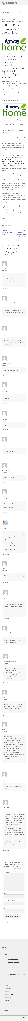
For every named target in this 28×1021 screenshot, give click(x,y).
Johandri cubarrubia (7, 417)
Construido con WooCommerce (10, 1012)
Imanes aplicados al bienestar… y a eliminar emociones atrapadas (21, 233)
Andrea (4, 496)
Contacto (6, 979)
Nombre (6, 893)
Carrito (22, 1017)
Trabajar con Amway (7, 945)
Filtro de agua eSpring (13, 962)
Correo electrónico (9, 901)
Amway (8, 12)
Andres (3, 568)
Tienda (5, 957)
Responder (5, 288)
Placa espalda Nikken (13, 971)
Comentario (7, 872)
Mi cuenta (4, 1018)
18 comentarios (19, 21)
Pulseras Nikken (12, 968)
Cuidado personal (8, 994)
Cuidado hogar (7, 988)
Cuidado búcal (7, 997)
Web (5, 908)
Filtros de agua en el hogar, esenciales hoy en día (7, 232)
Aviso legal (5, 947)
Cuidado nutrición (8, 991)
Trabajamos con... (6, 943)
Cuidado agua (7, 985)
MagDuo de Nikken (13, 959)
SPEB (3, 218)
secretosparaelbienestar (8, 21)
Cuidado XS (6, 1000)
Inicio (4, 12)
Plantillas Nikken (12, 965)
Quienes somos (6, 942)
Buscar (14, 1018)
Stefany (4, 697)
